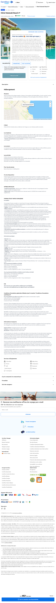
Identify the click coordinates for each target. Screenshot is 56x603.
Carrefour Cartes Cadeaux (7, 482)
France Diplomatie (34, 440)
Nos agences (32, 469)
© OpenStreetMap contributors (46, 119)
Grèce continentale (30, 6)
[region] (28, 48)
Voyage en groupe (6, 446)
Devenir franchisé (5, 442)
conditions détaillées (8, 542)
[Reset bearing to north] (50, 106)
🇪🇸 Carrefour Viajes (6, 453)
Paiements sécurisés (34, 451)
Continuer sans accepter (35, 32)
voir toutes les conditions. (17, 513)
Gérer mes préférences (35, 466)
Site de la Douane (33, 442)
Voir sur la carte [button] (31, 16)
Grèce (21, 6)
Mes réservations (33, 471)
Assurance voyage (6, 448)
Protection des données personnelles (38, 459)
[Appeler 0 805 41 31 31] (42, 475)
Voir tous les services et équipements (38, 77)
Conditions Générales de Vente (36, 444)
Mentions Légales (33, 455)
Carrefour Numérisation (7, 487)
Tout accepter (26, 63)
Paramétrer (16, 63)
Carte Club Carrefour (34, 453)
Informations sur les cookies (36, 462)
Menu (18, 2)
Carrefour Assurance (6, 480)
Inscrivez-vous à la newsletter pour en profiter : (11, 406)
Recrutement (5, 444)
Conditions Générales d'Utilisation (37, 446)
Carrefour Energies (6, 478)
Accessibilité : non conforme (36, 464)
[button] (14, 75)
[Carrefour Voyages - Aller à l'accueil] (7, 2)
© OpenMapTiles (36, 119)
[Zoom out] (50, 104)
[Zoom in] (50, 102)
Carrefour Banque (5, 476)
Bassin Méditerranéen (13, 6)
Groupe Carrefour (5, 469)
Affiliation (4, 440)
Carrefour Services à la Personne (9, 485)
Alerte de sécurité (34, 457)
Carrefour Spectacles (6, 471)
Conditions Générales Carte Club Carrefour (39, 448)
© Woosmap (31, 119)
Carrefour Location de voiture (8, 474)
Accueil (4, 6)
